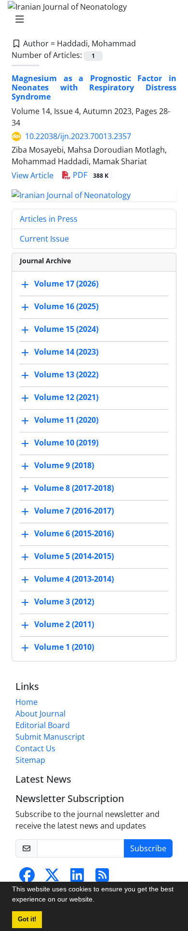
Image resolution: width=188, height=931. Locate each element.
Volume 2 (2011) (64, 624)
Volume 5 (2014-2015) (74, 556)
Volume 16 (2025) (66, 306)
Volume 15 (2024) (66, 329)
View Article (33, 175)
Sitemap (30, 760)
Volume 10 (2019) (66, 442)
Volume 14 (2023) (66, 351)
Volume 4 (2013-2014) (74, 578)
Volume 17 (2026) (66, 283)
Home (26, 702)
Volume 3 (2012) (64, 601)
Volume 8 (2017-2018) (74, 488)
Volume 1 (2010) (64, 647)
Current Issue (44, 238)
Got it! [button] (27, 919)
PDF (89, 175)
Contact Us (35, 748)
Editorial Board (42, 725)
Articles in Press (49, 219)
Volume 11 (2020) (66, 420)
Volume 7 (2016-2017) (74, 510)
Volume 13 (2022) (66, 374)
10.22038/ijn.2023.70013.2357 (78, 136)
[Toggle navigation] (91, 19)
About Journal (40, 713)
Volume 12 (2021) (66, 397)
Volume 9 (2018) (64, 465)
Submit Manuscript (50, 736)
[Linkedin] (77, 878)
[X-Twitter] (52, 878)
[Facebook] (27, 878)
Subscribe (148, 848)
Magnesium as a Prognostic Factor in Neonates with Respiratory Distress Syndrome (94, 87)
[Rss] (102, 878)
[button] (97, 900)
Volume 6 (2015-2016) (74, 533)
